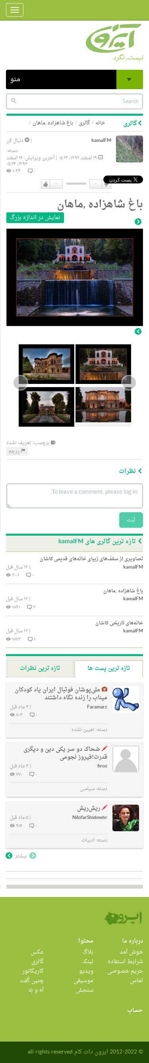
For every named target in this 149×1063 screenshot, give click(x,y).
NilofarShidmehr (89, 818)
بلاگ (88, 952)
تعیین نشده (83, 729)
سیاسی (87, 788)
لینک (87, 961)
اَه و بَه (36, 990)
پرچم (15, 451)
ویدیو (86, 971)
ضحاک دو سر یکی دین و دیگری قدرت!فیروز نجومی (65, 753)
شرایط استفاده (125, 961)
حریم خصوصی (125, 971)
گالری (84, 123)
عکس (37, 952)
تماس (136, 980)
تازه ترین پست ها (108, 668)
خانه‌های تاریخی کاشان (119, 623)
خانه (100, 123)
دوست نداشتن (106, 184)
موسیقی (83, 980)
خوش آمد (131, 952)
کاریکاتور (33, 971)
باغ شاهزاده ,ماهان (53, 123)
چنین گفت (31, 980)
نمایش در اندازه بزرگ (35, 217)
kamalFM (101, 141)
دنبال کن (15, 140)
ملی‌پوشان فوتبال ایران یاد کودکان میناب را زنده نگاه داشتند (61, 694)
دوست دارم (45, 184)
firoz (102, 766)
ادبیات (88, 840)
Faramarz (97, 707)
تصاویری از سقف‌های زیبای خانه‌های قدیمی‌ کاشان (91, 559)
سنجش (84, 990)
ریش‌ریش (88, 808)
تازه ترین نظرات (40, 668)
